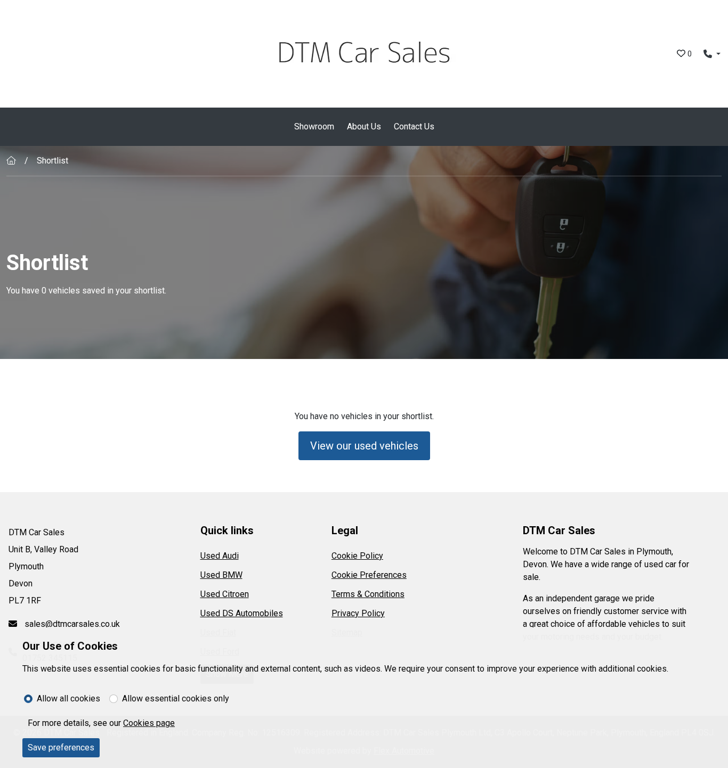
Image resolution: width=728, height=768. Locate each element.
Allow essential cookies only (175, 698)
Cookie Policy (357, 556)
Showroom (314, 126)
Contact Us (414, 126)
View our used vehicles (364, 445)
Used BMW (221, 575)
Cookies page (149, 723)
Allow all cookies (68, 698)
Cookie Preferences (369, 575)
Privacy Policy (358, 613)
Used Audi (219, 556)
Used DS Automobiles (241, 613)
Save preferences (61, 747)
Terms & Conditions (368, 594)
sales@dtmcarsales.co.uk (71, 624)
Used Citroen (224, 594)
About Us (364, 126)
